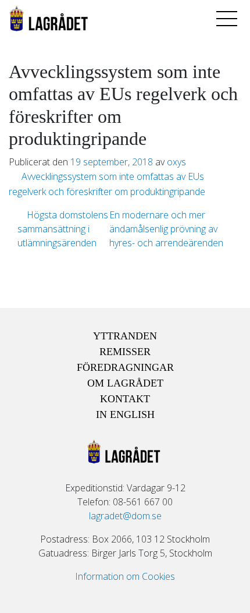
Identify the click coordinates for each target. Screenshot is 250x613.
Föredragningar (125, 367)
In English (125, 414)
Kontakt (125, 399)
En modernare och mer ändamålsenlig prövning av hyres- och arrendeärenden (167, 228)
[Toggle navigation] (227, 19)
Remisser (125, 351)
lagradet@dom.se (125, 515)
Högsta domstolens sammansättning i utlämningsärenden (62, 228)
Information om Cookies (125, 576)
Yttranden (125, 336)
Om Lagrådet (125, 383)
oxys (176, 161)
